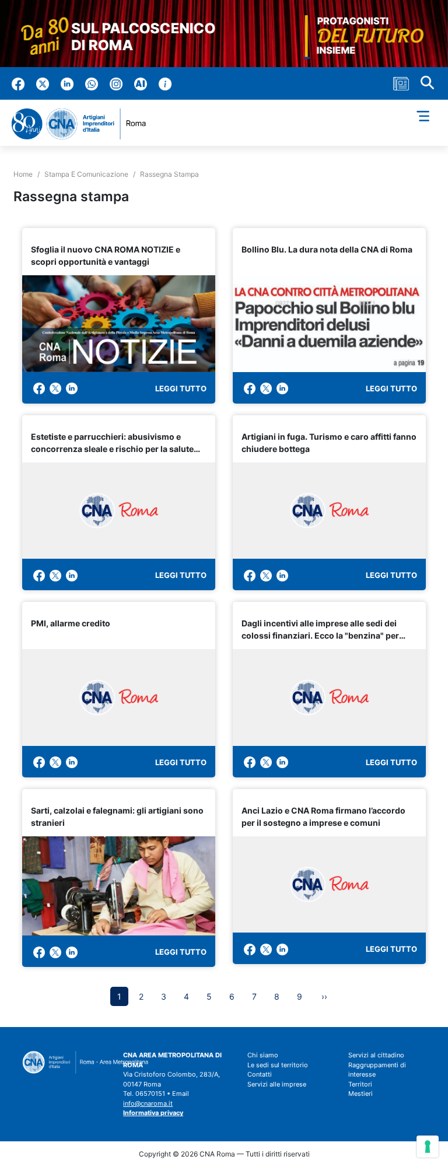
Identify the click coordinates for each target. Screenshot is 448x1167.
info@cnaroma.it (148, 1103)
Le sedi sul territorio (277, 1065)
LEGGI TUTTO (180, 388)
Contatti (259, 1074)
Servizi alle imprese (276, 1084)
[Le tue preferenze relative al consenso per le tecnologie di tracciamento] (427, 1147)
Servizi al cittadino (376, 1055)
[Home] (83, 123)
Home (23, 174)
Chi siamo (262, 1055)
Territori (360, 1084)
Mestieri (360, 1093)
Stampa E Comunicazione (86, 174)
